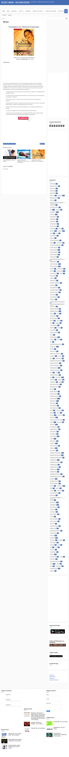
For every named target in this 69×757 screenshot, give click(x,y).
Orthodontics (53, 431)
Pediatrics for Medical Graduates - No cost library (37, 161)
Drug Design (52, 294)
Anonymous (8, 694)
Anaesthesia (52, 193)
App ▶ (8, 11)
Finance (57, 323)
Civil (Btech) (59, 242)
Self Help (52, 535)
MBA (60, 382)
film (51, 323)
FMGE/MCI (52, 327)
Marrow (60, 379)
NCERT (58, 412)
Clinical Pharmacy (54, 252)
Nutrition (59, 422)
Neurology (60, 415)
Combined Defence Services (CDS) (56, 259)
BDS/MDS (58, 209)
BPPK (60, 228)
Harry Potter (53, 351)
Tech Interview (53, 556)
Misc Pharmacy (53, 405)
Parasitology (53, 441)
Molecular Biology (54, 408)
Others (4, 15)
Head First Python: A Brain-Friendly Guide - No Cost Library (14, 747)
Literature (52, 379)
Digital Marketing (53, 287)
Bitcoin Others (53, 226)
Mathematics (52, 382)
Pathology (52, 443)
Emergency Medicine (54, 308)
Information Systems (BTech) (56, 360)
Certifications (53, 235)
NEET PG (21, 11)
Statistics (52, 549)
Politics (51, 490)
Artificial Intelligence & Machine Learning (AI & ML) (56, 203)
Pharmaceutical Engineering (56, 457)
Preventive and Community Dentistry (55, 498)
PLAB (51, 488)
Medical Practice (53, 391)
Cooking (51, 268)
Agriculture (52, 188)
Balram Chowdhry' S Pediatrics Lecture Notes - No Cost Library (23, 161)
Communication (53, 261)
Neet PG (51, 415)
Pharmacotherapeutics (55, 474)
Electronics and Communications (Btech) (57, 304)
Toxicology (52, 559)
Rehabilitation (53, 528)
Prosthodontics (53, 507)
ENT (58, 313)
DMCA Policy (52, 676)
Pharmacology (53, 469)
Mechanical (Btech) (54, 386)
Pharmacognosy (53, 464)
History (59, 356)
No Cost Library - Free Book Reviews (15, 2)
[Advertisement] (24, 72)
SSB (51, 547)
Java (51, 372)
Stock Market (53, 552)
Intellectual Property (54, 365)
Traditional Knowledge (55, 561)
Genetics (52, 339)
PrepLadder (52, 495)
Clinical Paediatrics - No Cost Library (9, 161)
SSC (56, 547)
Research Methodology (55, 530)
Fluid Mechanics (53, 325)
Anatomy (60, 195)
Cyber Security (53, 273)
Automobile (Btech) (54, 207)
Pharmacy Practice (54, 481)
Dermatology (53, 280)
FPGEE (51, 334)
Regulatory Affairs (54, 526)
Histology (52, 356)
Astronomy (52, 205)
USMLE (58, 563)
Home (3, 11)
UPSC (51, 563)
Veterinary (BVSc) (53, 568)
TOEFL (61, 556)
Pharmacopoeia (53, 471)
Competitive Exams (54, 264)
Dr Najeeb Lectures (54, 292)
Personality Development (55, 452)
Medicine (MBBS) (7, 143)
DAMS (61, 273)
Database (52, 278)
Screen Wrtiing (53, 533)
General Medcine (53, 337)
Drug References (53, 297)
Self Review (52, 537)
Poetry (57, 488)
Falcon (51, 320)
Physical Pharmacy (54, 483)
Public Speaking (53, 514)
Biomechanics (53, 219)
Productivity (61, 11)
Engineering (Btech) (54, 311)
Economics (52, 299)
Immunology (58, 358)
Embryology (52, 306)
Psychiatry (52, 509)
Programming (53, 504)
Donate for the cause (54, 679)
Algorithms (52, 190)
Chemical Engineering (54, 240)
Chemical (52, 238)
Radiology (52, 523)
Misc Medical (52, 403)
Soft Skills (52, 540)
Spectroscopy (53, 542)
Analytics (52, 195)
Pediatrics (13, 143)
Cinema (51, 242)
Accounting (52, 183)
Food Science (52, 330)
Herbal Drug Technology (55, 353)
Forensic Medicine (53, 332)
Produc (51, 500)
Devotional (52, 285)
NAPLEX (51, 412)
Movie (51, 410)
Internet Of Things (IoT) (55, 370)
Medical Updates (53, 393)
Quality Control (53, 521)
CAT (57, 233)
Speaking (60, 540)
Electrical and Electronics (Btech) (57, 301)
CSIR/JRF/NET (59, 271)
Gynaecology (53, 346)
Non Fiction (52, 417)
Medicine (14, 11)
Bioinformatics (53, 216)
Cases (51, 233)
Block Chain (52, 228)
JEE (56, 372)
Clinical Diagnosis (53, 247)
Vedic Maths (58, 566)
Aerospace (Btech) (53, 186)
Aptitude (52, 200)
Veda (51, 566)
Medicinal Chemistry (54, 396)
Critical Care (60, 268)
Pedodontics (52, 450)
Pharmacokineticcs (54, 467)
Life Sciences (58, 377)
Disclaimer (51, 675)
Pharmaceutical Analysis (55, 455)
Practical (59, 490)
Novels (10, 15)
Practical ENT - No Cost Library (61, 721)
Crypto (51, 271)
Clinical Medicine (53, 249)
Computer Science (37, 11)
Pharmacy (28, 11)
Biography (52, 214)
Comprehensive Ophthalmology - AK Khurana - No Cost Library (60, 734)
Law (51, 377)
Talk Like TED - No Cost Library (38, 728)
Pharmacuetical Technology (56, 476)
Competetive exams (50, 11)
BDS (51, 209)
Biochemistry (53, 212)
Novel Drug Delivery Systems (56, 419)
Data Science (52, 275)
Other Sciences (53, 436)
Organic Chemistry (54, 429)
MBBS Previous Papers (54, 384)
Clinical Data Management (55, 245)
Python (51, 516)
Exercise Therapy (53, 318)
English (51, 313)
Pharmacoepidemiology (55, 462)
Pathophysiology (53, 445)
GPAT (58, 339)
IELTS (51, 358)
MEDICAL (51, 389)
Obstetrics (52, 424)
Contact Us (51, 678)
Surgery (52, 554)
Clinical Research (53, 254)
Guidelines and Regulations (55, 344)
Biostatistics (52, 221)
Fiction (58, 320)
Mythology (58, 410)
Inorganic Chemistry (54, 363)
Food (59, 327)
